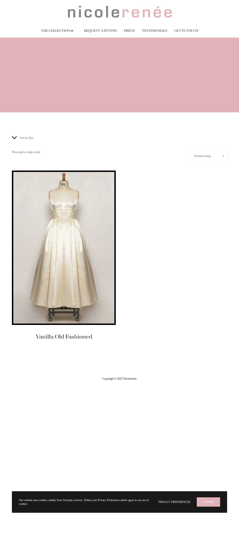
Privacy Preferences (174, 502)
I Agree (208, 502)
